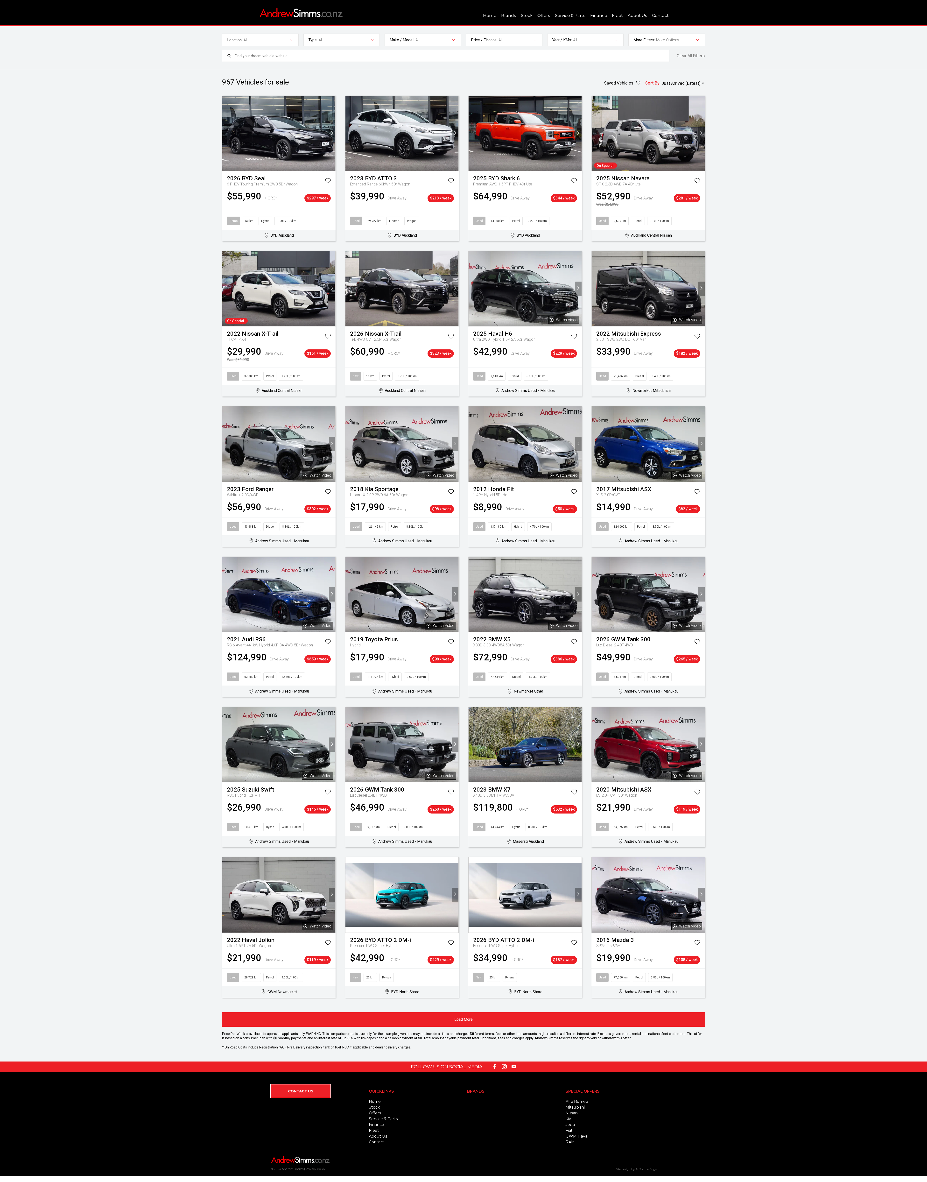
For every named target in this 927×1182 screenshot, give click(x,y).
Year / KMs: (562, 40)
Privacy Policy (315, 1169)
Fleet (617, 15)
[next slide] (332, 133)
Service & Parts (570, 15)
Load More (463, 1019)
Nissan (572, 1113)
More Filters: (644, 40)
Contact (660, 15)
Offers (543, 15)
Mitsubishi (575, 1107)
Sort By (652, 82)
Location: (234, 40)
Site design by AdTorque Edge (636, 1169)
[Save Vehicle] (328, 181)
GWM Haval (577, 1136)
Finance (598, 15)
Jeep (570, 1124)
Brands (508, 15)
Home (489, 15)
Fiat (569, 1130)
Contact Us (300, 1091)
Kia (568, 1119)
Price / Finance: (484, 40)
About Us (637, 15)
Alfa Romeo (577, 1101)
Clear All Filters (691, 55)
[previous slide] (225, 133)
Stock (527, 15)
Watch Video (567, 320)
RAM (570, 1142)
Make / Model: (402, 40)
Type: (313, 40)
